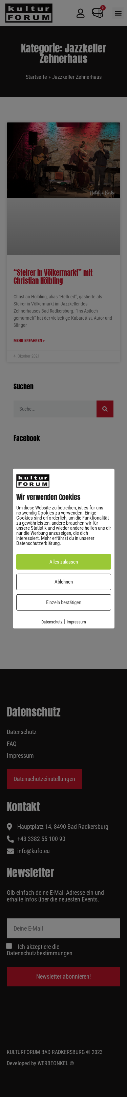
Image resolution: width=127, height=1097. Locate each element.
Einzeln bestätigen (63, 602)
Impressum (76, 621)
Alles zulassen (63, 562)
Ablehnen (64, 582)
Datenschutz (52, 621)
